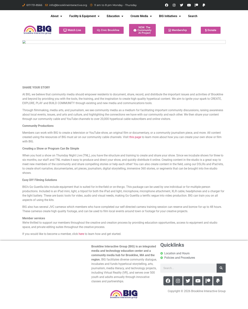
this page (135, 137)
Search (192, 16)
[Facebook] (166, 5)
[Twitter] (181, 5)
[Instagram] (174, 5)
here (81, 234)
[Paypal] (204, 5)
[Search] (221, 268)
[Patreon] (196, 5)
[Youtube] (189, 5)
